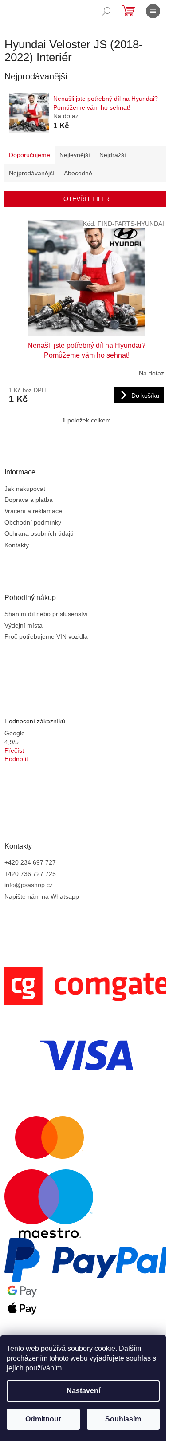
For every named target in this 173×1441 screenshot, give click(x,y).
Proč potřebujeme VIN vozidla (46, 636)
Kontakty (16, 545)
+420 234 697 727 (30, 862)
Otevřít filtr (86, 198)
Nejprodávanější (32, 173)
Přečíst (14, 750)
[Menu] (153, 11)
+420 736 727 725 (30, 873)
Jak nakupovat (24, 488)
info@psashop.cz (28, 884)
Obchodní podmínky (32, 522)
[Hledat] (106, 11)
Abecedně (78, 173)
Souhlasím (123, 1419)
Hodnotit (16, 758)
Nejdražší (112, 154)
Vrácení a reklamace (33, 510)
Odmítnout (43, 1419)
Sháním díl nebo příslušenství (46, 613)
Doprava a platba (28, 499)
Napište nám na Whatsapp (41, 896)
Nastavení (83, 1390)
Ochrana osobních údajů (39, 533)
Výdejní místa (23, 625)
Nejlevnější (74, 154)
